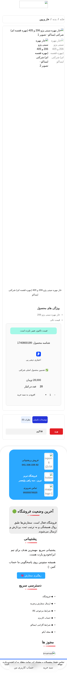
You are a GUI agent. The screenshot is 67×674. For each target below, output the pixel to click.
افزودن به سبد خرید (26, 394)
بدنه (55, 19)
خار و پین (44, 19)
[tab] (40, 419)
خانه (62, 19)
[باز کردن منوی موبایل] (61, 4)
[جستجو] (6, 4)
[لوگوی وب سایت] (33, 4)
